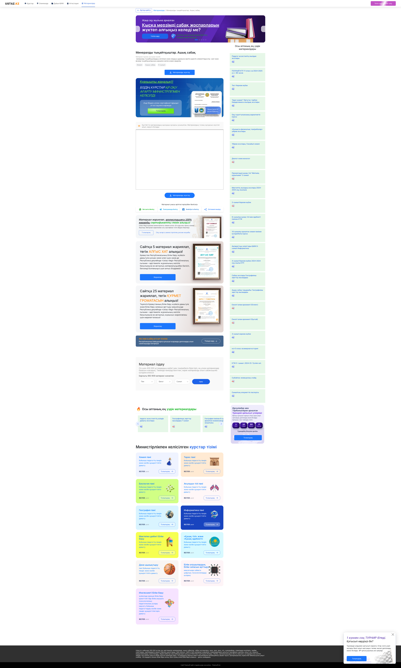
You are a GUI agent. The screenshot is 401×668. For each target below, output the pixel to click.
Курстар (30, 3)
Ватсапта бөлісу (148, 209)
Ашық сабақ (150, 65)
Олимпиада (43, 3)
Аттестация (73, 3)
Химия (139, 65)
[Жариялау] (158, 275)
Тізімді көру (210, 341)
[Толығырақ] (357, 656)
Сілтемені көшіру (214, 209)
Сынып (179, 382)
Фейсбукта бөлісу (192, 209)
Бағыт (161, 382)
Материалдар (89, 3)
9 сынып (161, 65)
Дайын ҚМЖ (59, 3)
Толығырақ (161, 111)
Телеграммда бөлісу (170, 209)
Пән (142, 382)
